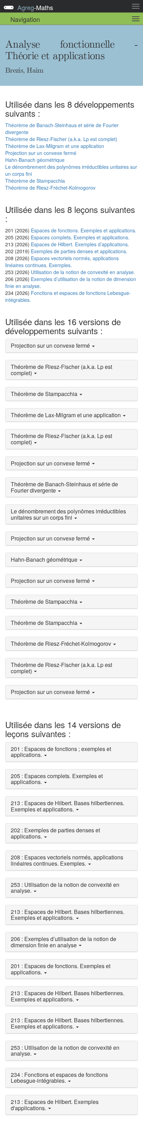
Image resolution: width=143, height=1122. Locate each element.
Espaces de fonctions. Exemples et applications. (83, 230)
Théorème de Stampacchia (35, 180)
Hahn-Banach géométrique (35, 159)
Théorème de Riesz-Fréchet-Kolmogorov (50, 187)
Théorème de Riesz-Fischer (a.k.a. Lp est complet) (61, 138)
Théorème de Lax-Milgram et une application (54, 145)
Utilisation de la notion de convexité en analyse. (83, 272)
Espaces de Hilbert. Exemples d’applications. (80, 244)
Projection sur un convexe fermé (40, 152)
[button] (71, 346)
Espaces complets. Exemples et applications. (80, 237)
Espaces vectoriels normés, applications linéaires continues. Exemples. (62, 262)
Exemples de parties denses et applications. (79, 251)
